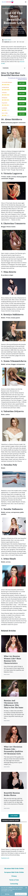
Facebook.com (5, 858)
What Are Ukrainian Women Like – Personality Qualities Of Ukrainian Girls (13, 750)
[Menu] (25, 2)
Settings (7, 894)
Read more (7, 674)
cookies (10, 887)
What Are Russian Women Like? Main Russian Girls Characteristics (12, 659)
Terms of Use (14, 880)
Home (4, 7)
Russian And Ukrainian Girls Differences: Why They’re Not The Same (13, 704)
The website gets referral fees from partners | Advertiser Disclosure (17, 79)
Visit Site (22, 83)
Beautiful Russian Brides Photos (12, 794)
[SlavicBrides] (7, 1)
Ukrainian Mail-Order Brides (14, 868)
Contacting (14, 884)
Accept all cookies (21, 894)
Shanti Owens (7, 39)
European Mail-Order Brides (14, 872)
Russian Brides (10, 7)
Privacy (14, 876)
